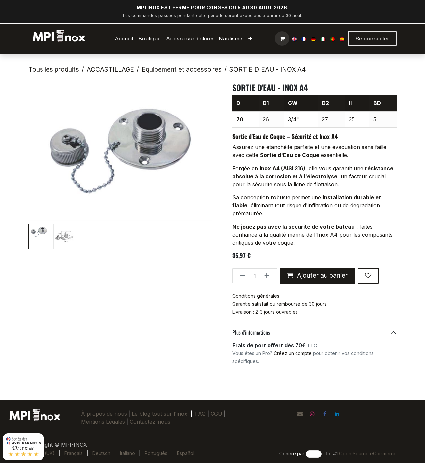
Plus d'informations (251, 332)
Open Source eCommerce (368, 453)
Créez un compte (293, 353)
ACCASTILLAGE (110, 69)
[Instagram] (312, 413)
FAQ (200, 413)
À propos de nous (104, 413)
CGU (218, 413)
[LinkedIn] (337, 413)
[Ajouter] (269, 276)
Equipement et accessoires (182, 69)
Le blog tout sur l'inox (159, 413)
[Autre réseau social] (300, 413)
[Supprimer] (240, 276)
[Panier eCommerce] (282, 38)
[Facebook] (324, 413)
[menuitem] (124, 38)
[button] (37, 152)
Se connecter (372, 38)
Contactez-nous (150, 421)
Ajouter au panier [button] (322, 275)
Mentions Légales (103, 421)
